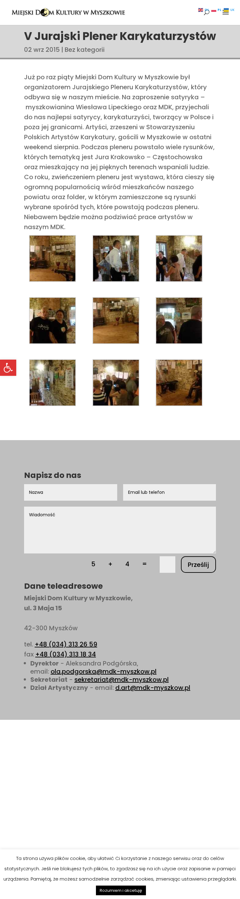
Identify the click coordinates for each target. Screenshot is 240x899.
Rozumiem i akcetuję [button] (121, 890)
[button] (8, 368)
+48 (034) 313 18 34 (65, 654)
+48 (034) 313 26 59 (66, 644)
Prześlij (198, 564)
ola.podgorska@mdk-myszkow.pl (104, 671)
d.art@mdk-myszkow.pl (152, 687)
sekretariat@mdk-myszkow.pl (121, 679)
